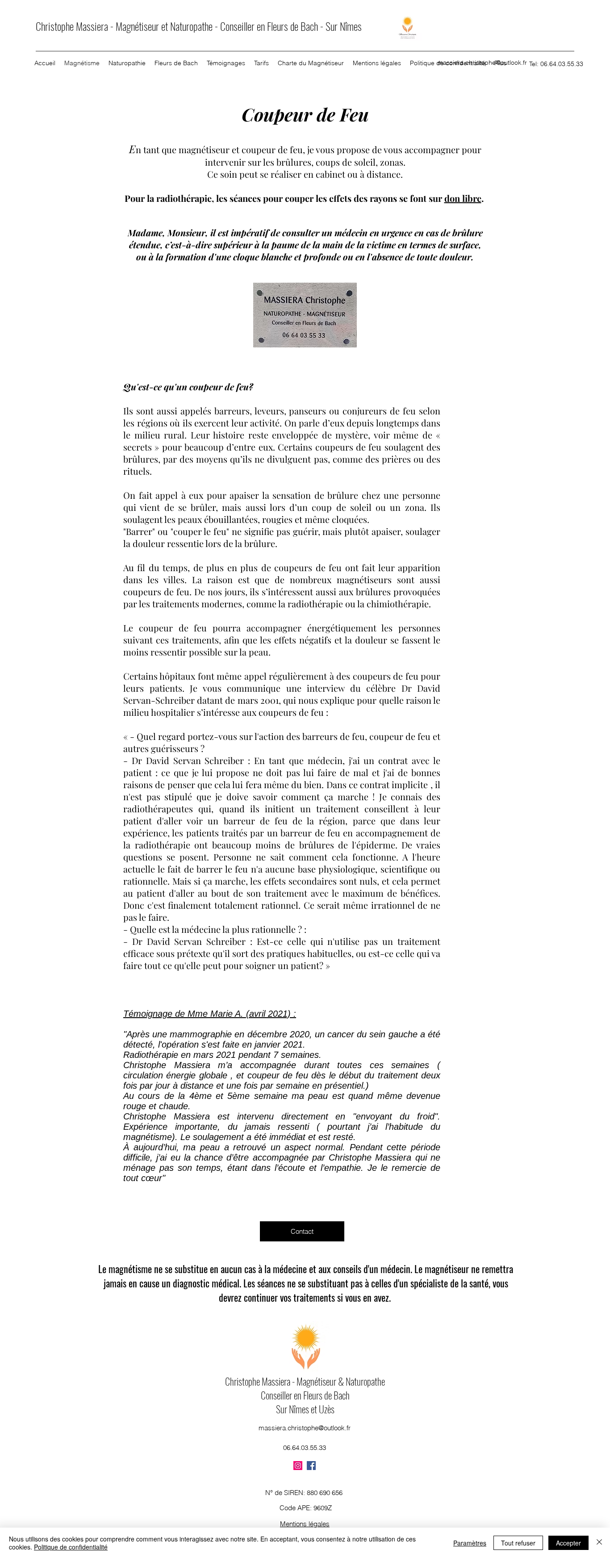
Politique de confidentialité (71, 1546)
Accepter (568, 1542)
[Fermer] (599, 1543)
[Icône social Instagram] (297, 1465)
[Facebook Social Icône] (311, 1465)
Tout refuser (518, 1542)
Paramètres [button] (469, 1542)
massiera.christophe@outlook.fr (482, 62)
